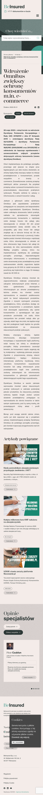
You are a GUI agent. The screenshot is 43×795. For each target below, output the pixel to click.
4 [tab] (37, 688)
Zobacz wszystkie (12, 632)
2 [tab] (33, 688)
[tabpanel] (21, 661)
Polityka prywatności (11, 778)
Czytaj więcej (9, 489)
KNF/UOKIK (8, 588)
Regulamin (7, 774)
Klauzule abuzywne (29, 113)
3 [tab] (35, 688)
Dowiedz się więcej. (21, 737)
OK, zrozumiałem (18, 742)
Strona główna (8, 54)
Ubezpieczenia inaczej (10, 485)
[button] (38, 38)
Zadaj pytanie (10, 626)
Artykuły (17, 54)
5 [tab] (38, 688)
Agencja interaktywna (22, 792)
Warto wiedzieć (10, 117)
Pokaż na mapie (10, 748)
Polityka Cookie (9, 783)
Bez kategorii (8, 536)
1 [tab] (31, 688)
